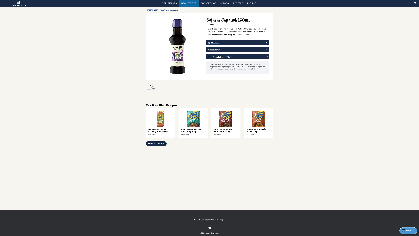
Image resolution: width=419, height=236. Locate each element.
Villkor (195, 220)
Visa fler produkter (156, 143)
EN (408, 3)
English (222, 220)
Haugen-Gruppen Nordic (207, 220)
